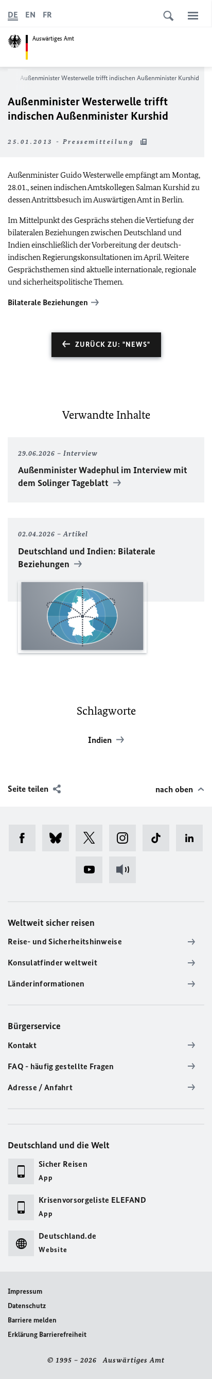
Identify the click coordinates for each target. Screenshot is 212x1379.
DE (13, 15)
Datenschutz (27, 1305)
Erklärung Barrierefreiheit (47, 1334)
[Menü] (193, 15)
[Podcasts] (126, 869)
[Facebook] (25, 838)
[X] (92, 838)
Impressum (25, 1291)
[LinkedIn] (192, 838)
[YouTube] (92, 869)
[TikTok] (159, 838)
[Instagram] (126, 838)
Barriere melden (32, 1320)
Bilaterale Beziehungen (48, 302)
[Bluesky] (59, 838)
